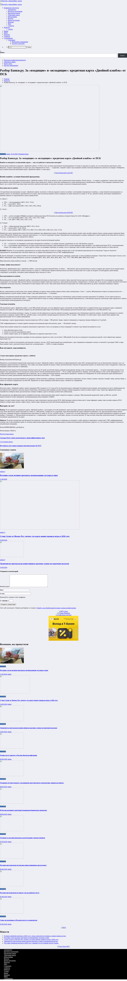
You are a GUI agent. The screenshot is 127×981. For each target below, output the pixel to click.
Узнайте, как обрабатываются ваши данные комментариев (56, 608)
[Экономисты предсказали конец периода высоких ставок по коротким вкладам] (12, 556)
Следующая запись (6, 442)
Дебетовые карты (14, 15)
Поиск (2, 52)
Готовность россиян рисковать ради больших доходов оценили (22, 838)
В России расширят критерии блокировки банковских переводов (23, 810)
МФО (6, 33)
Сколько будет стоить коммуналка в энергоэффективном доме (22, 438)
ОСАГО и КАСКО (18, 43)
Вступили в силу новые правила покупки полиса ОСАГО (20, 446)
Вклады (10, 18)
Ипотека (11, 22)
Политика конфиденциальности (15, 60)
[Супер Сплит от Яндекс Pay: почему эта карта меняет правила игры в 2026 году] (39, 529)
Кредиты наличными (15, 11)
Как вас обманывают (11, 65)
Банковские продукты (11, 8)
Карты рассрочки (14, 20)
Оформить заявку (10, 62)
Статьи (10, 29)
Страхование (8, 38)
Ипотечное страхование (20, 42)
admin (8, 154)
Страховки (11, 40)
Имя (1, 590)
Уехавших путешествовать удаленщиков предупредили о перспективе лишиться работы (32, 783)
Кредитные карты (14, 13)
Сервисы (11, 26)
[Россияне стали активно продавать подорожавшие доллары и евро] (12, 468)
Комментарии (5, 586)
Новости (7, 27)
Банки (6, 31)
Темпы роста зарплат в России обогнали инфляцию (18, 755)
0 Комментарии (23, 154)
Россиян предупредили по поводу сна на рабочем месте (19, 893)
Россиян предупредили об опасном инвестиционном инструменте (23, 865)
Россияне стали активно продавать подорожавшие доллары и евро (29, 475)
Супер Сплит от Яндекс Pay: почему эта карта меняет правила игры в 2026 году (35, 536)
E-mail (2, 593)
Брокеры (7, 34)
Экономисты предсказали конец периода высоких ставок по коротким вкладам (34, 564)
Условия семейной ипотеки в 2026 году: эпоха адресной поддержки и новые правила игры (35, 936)
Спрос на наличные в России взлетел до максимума (18, 920)
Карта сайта (8, 64)
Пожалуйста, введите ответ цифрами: (12, 597)
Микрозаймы (12, 17)
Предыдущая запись (7, 434)
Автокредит (12, 9)
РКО (9, 24)
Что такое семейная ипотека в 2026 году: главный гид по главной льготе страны (31, 943)
